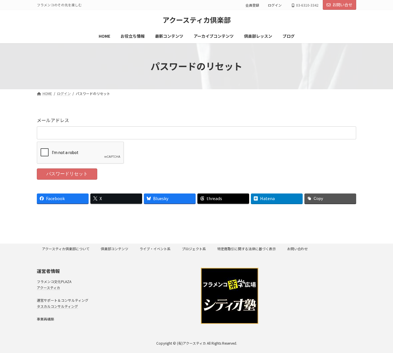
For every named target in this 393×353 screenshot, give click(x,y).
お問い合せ (342, 4)
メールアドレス (53, 120)
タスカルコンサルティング (57, 305)
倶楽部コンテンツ (114, 248)
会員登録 (252, 5)
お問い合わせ (297, 248)
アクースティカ (48, 287)
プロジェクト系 (194, 248)
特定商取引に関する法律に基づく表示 (246, 248)
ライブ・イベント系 (155, 248)
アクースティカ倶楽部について (65, 248)
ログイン (275, 5)
